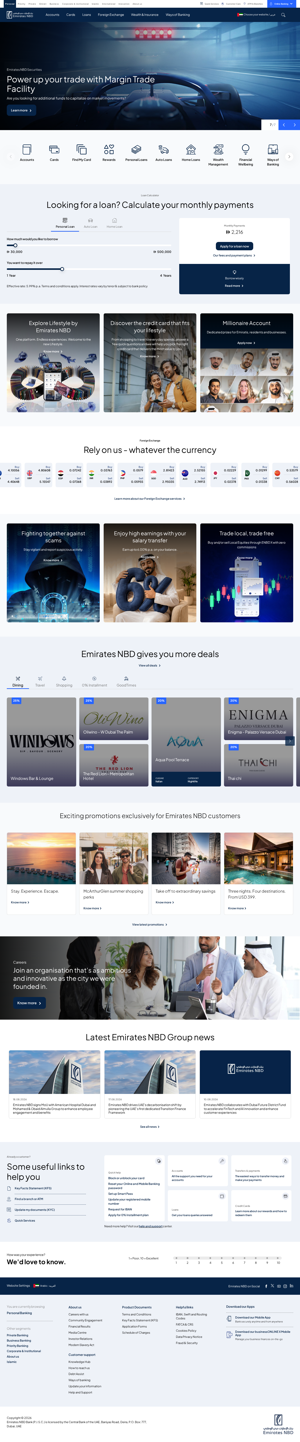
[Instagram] (285, 1286)
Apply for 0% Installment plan (128, 1215)
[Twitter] (272, 1286)
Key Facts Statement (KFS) (140, 1320)
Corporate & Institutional (24, 1351)
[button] (283, 125)
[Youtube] (278, 1286)
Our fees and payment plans (232, 255)
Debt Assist (76, 1374)
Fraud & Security (187, 1343)
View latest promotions (148, 924)
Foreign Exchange (111, 14)
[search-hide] (283, 15)
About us (13, 1356)
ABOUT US (137, 4)
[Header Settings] (145, 3)
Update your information (85, 1386)
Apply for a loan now (234, 246)
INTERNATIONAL (109, 4)
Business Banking (19, 1340)
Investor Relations (80, 1338)
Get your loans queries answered (192, 1215)
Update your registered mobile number (129, 1201)
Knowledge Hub (79, 1362)
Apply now (244, 343)
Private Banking (17, 1335)
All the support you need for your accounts (192, 1178)
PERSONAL (9, 4)
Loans (86, 14)
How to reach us (79, 1368)
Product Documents (137, 1307)
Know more (51, 351)
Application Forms (134, 1326)
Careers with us (79, 1314)
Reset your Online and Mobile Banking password (134, 1186)
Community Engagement (85, 1320)
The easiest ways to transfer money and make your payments (259, 1178)
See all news (148, 1126)
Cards (70, 14)
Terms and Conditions (136, 1314)
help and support (151, 1226)
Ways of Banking (178, 14)
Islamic (12, 1362)
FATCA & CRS (184, 1324)
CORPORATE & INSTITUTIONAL (75, 4)
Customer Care (233, 4)
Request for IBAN (120, 1209)
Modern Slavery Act (81, 1345)
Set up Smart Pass (120, 1193)
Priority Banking (17, 1346)
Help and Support (80, 1392)
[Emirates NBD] (22, 15)
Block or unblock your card (126, 1178)
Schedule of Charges (136, 1332)
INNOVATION (124, 4)
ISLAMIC (95, 4)
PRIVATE (32, 4)
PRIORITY (21, 4)
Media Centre (78, 1332)
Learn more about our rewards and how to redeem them (261, 1213)
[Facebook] (266, 1286)
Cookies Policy (186, 1330)
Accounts (52, 14)
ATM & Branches (255, 4)
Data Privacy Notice (189, 1336)
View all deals (148, 665)
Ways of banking (79, 1380)
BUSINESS (54, 4)
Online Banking (281, 4)
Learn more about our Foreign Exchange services (148, 498)
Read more (232, 285)
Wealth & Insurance (145, 14)
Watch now (19, 110)
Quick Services (212, 4)
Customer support (82, 1355)
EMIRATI (43, 4)
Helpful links (184, 1307)
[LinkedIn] (291, 1286)
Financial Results (79, 1326)
